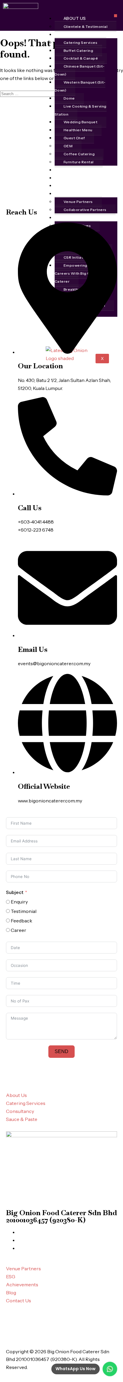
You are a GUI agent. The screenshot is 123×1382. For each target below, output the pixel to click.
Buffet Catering (78, 50)
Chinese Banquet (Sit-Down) (80, 70)
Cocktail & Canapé (81, 58)
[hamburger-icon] (115, 15)
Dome (69, 98)
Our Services (79, 34)
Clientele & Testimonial (86, 26)
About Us (75, 18)
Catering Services (81, 42)
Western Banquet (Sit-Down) (80, 86)
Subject (14, 892)
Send (61, 1051)
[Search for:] (28, 93)
